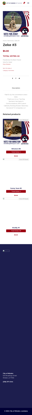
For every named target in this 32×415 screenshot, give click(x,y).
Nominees (11, 40)
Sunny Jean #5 (16, 188)
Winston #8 (16, 149)
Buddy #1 (16, 228)
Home (5, 40)
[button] (26, 13)
